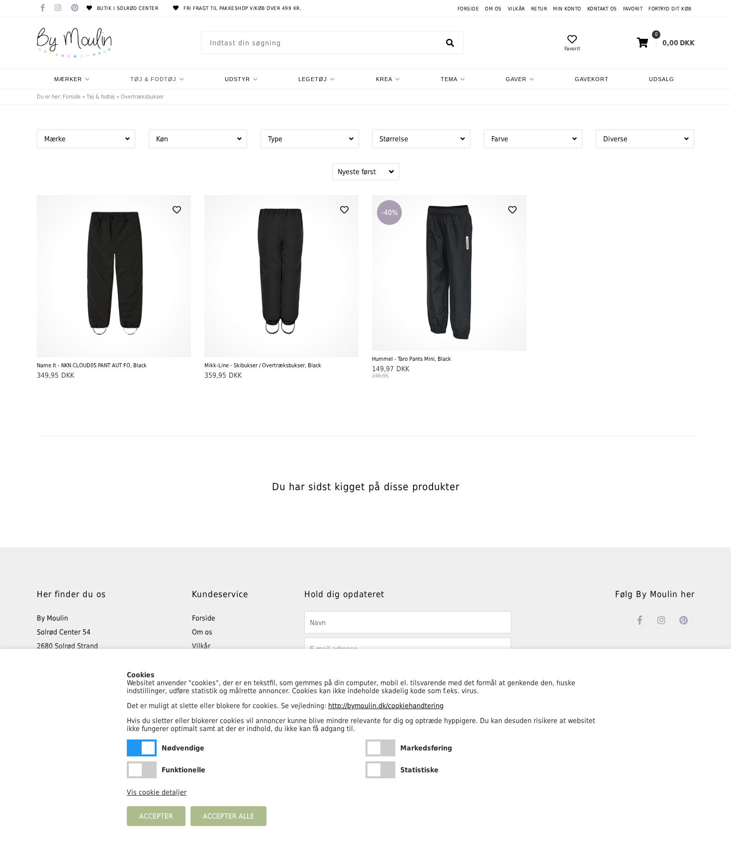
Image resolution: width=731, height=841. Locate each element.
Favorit (633, 8)
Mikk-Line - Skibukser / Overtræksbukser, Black (262, 365)
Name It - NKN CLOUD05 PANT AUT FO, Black (92, 365)
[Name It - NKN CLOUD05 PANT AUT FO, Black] (114, 276)
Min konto (567, 8)
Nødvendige (142, 747)
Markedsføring (380, 747)
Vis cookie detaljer (156, 792)
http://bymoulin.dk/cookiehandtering (386, 706)
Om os (493, 8)
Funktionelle (142, 769)
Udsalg (661, 79)
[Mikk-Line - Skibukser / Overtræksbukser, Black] (281, 276)
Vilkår (516, 8)
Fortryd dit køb (670, 8)
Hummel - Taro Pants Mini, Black (411, 359)
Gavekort (592, 79)
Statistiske (380, 769)
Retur (539, 8)
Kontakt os (602, 8)
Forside (468, 8)
